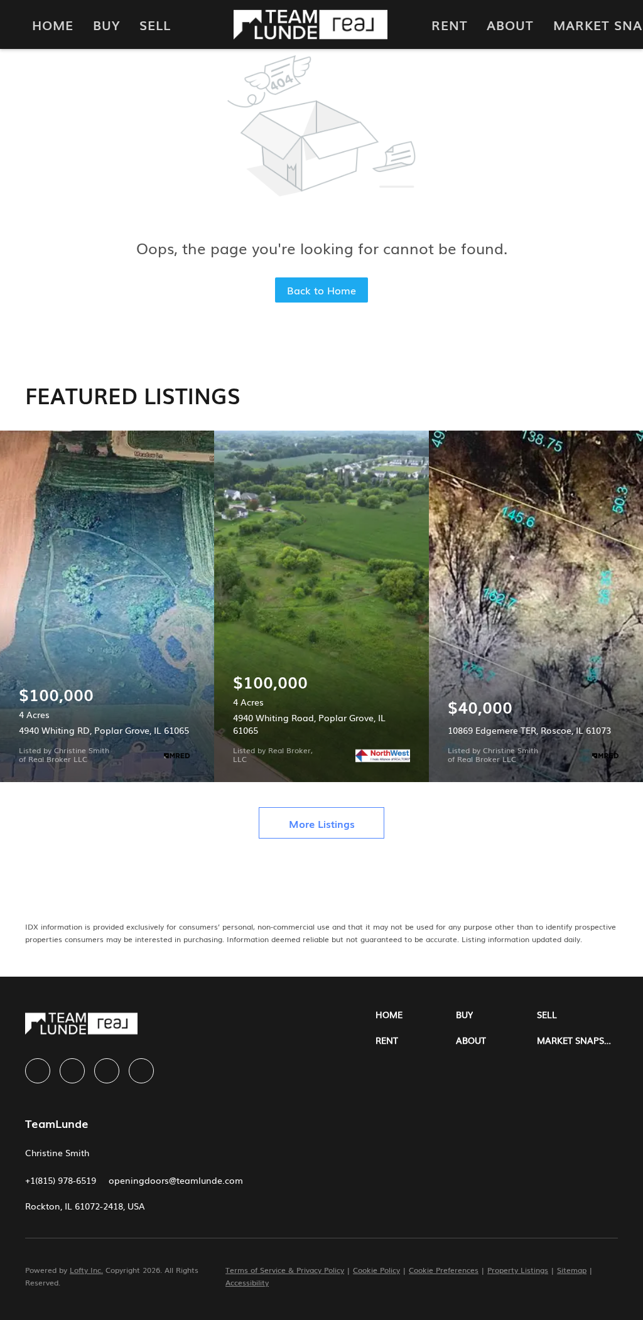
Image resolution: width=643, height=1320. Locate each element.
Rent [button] (449, 24)
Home (52, 24)
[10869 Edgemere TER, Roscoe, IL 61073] (536, 606)
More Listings (322, 823)
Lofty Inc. (86, 1269)
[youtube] (141, 1070)
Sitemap (571, 1269)
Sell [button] (155, 24)
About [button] (510, 24)
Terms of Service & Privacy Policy (284, 1269)
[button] (416, 1014)
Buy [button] (107, 24)
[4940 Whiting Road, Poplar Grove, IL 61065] (321, 606)
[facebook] (37, 1070)
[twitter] (106, 1070)
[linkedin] (72, 1070)
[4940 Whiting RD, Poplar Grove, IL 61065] (107, 606)
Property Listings (517, 1269)
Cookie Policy (376, 1269)
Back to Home (321, 290)
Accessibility (247, 1282)
